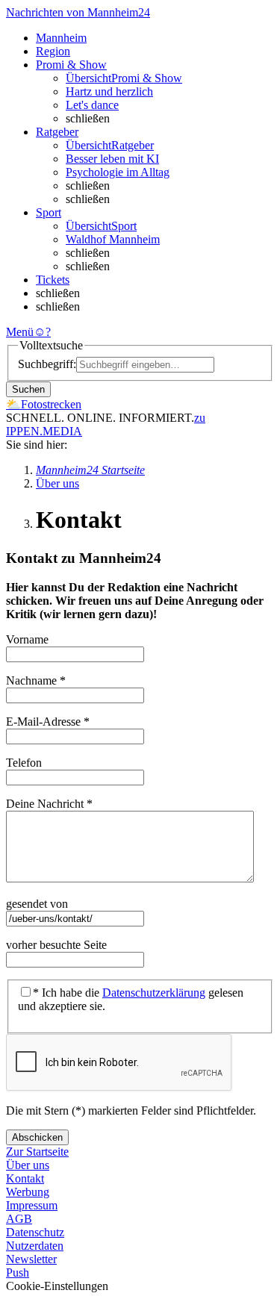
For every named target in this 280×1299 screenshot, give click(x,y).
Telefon (25, 762)
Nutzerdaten (34, 1245)
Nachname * (36, 680)
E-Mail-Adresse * (48, 721)
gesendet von (38, 903)
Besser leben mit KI (112, 158)
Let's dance (92, 105)
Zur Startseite (37, 1151)
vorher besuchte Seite (58, 944)
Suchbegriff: (47, 364)
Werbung (27, 1192)
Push (17, 1272)
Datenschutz (35, 1232)
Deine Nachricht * (49, 803)
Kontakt (25, 1178)
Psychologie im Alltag (117, 172)
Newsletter (31, 1259)
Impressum (31, 1205)
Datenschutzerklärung (153, 992)
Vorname (29, 639)
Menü (20, 331)
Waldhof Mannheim (113, 239)
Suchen (28, 389)
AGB (19, 1218)
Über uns (27, 1165)
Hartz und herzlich (109, 91)
